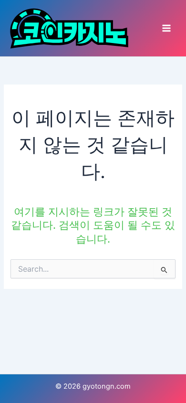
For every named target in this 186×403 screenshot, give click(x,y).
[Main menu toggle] (166, 28)
